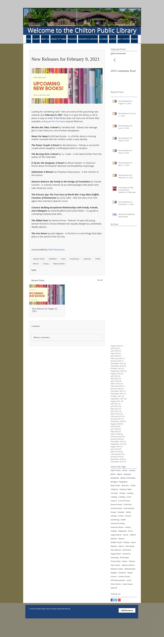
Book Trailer (115, 485)
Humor (125, 535)
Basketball (115, 478)
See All (100, 280)
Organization (116, 554)
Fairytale (120, 512)
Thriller (97, 259)
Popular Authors (128, 565)
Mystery (114, 546)
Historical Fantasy (118, 523)
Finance (128, 516)
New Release (116, 550)
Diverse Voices (116, 504)
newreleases (74, 259)
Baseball (127, 474)
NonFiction (126, 550)
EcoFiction (128, 504)
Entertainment (116, 508)
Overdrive (127, 554)
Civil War (114, 493)
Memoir (36, 264)
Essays (113, 512)
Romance (122, 573)
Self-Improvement (118, 580)
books (63, 259)
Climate (122, 493)
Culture (114, 501)
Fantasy (46, 264)
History (128, 527)
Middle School (116, 542)
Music (133, 542)
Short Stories (116, 584)
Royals (130, 573)
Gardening (115, 520)
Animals (132, 470)
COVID (132, 485)
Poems (124, 561)
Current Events (124, 501)
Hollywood (122, 531)
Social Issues (127, 584)
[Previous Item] (114, 60)
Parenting (114, 557)
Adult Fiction (116, 470)
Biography (123, 482)
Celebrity (114, 489)
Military (127, 542)
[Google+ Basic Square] (119, 600)
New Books (130, 546)
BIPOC (113, 474)
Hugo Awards (116, 535)
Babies (119, 474)
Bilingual (114, 482)
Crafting (121, 497)
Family (128, 512)
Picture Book (116, 561)
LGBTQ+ (133, 535)
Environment (129, 508)
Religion (114, 573)
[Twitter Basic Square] (115, 600)
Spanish (114, 588)
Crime (128, 497)
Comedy (130, 493)
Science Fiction (124, 576)
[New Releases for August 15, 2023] (47, 295)
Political (132, 561)
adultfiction (53, 259)
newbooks (87, 259)
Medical (114, 538)
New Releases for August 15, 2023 (45, 309)
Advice (125, 470)
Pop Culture (115, 565)
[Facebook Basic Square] (112, 600)
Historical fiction (59, 264)
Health (123, 520)
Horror (130, 531)
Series (129, 580)
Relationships (130, 569)
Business (125, 485)
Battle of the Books (127, 478)
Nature (121, 546)
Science (114, 576)
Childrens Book (125, 489)
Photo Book (124, 557)
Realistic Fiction (117, 569)
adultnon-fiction (39, 259)
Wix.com (67, 609)
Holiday (114, 531)
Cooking (114, 497)
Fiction (121, 516)
